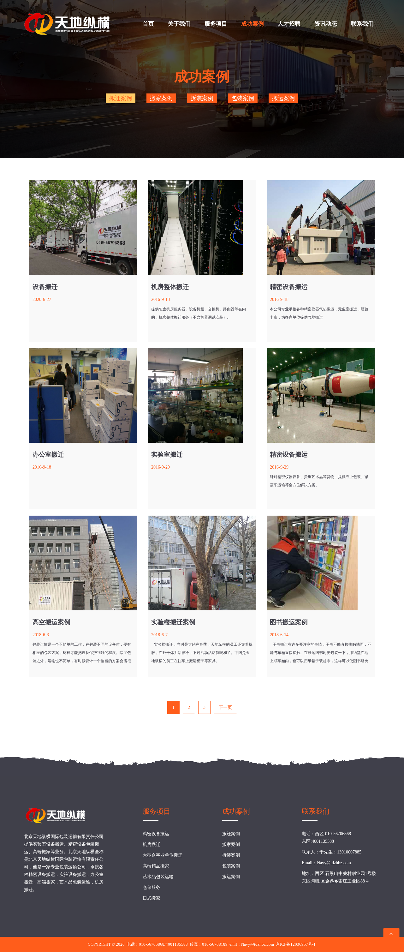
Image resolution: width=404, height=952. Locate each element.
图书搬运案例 (289, 622)
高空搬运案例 (51, 622)
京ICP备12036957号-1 (296, 944)
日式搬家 (151, 898)
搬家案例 (161, 98)
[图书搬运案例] (321, 563)
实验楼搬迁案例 (173, 622)
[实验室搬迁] (202, 395)
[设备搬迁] (83, 227)
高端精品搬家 (156, 866)
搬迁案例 (120, 98)
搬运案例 (283, 98)
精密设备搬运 (289, 286)
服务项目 (216, 24)
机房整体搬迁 (170, 286)
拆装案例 (202, 98)
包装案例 (242, 98)
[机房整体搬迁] (202, 227)
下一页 (225, 707)
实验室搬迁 (167, 454)
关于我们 (179, 24)
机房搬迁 (151, 844)
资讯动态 (325, 24)
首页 (148, 24)
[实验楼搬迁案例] (202, 563)
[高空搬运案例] (83, 563)
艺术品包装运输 (158, 876)
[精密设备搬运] (321, 227)
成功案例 (252, 24)
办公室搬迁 (48, 454)
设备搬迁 (45, 286)
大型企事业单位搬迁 (162, 855)
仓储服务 (151, 887)
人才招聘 (289, 24)
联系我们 (362, 24)
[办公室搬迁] (83, 395)
